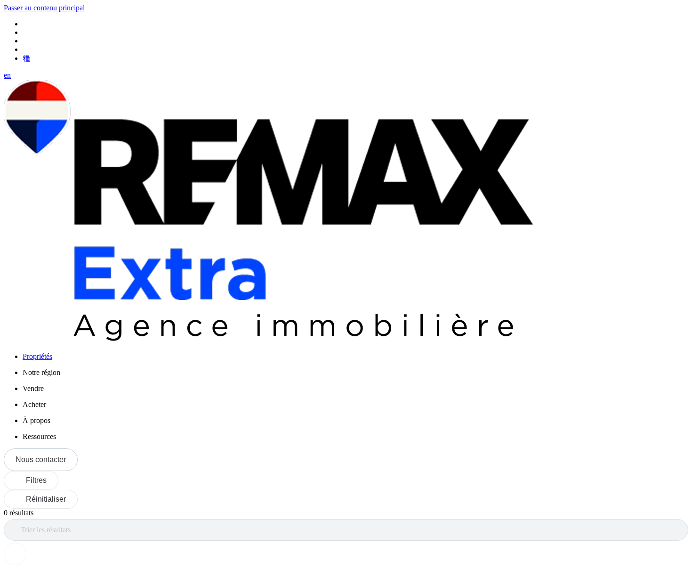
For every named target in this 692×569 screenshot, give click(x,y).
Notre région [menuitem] (41, 372)
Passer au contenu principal (44, 8)
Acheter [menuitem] (34, 404)
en (7, 75)
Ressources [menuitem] (39, 436)
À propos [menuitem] (36, 420)
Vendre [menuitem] (33, 388)
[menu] (355, 372)
